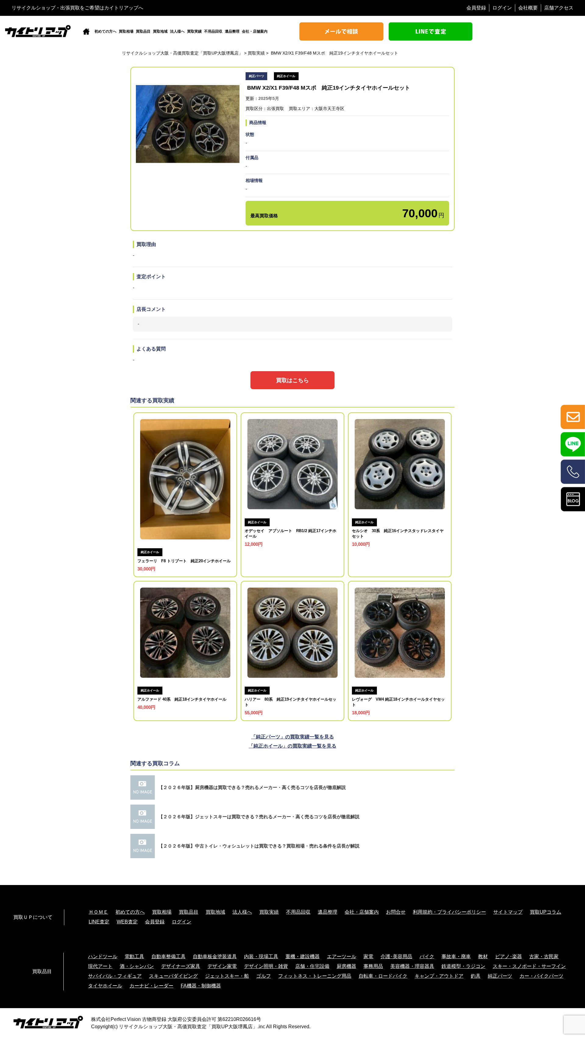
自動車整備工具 (168, 956)
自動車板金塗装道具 (215, 956)
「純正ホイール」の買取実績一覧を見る (292, 745)
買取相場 (126, 31)
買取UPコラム (545, 912)
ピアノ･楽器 (508, 956)
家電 (368, 956)
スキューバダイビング (173, 976)
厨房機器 (346, 966)
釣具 (475, 976)
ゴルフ (263, 976)
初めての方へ (105, 31)
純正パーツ (500, 976)
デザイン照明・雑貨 (266, 966)
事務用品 (373, 966)
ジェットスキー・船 (227, 976)
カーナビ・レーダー (151, 985)
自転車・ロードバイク (383, 976)
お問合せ (396, 912)
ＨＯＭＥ (98, 912)
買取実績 (194, 31)
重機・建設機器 (302, 956)
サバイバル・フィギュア (115, 976)
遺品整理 (232, 31)
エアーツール (341, 956)
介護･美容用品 (396, 956)
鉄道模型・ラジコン (463, 966)
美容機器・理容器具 (412, 966)
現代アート (100, 966)
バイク (427, 956)
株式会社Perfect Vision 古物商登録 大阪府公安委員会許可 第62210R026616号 (176, 1019)
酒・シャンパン (137, 966)
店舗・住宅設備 (312, 966)
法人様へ (177, 31)
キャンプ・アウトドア (439, 976)
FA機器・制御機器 (201, 985)
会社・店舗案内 (255, 31)
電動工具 (134, 956)
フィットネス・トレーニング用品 (314, 976)
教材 (483, 956)
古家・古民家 (543, 956)
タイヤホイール (105, 985)
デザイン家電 (222, 966)
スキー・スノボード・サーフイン (529, 966)
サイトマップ (508, 912)
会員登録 (476, 7)
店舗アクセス (558, 7)
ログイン (502, 7)
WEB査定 (127, 921)
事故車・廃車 (456, 956)
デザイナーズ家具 (180, 966)
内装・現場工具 (261, 956)
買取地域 (160, 31)
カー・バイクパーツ (541, 976)
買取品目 (143, 31)
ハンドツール (102, 956)
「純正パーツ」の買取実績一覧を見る (292, 736)
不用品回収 (213, 31)
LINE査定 (99, 921)
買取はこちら (292, 380)
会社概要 (528, 7)
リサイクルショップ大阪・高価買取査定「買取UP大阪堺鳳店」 (188, 1026)
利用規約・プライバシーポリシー (449, 912)
